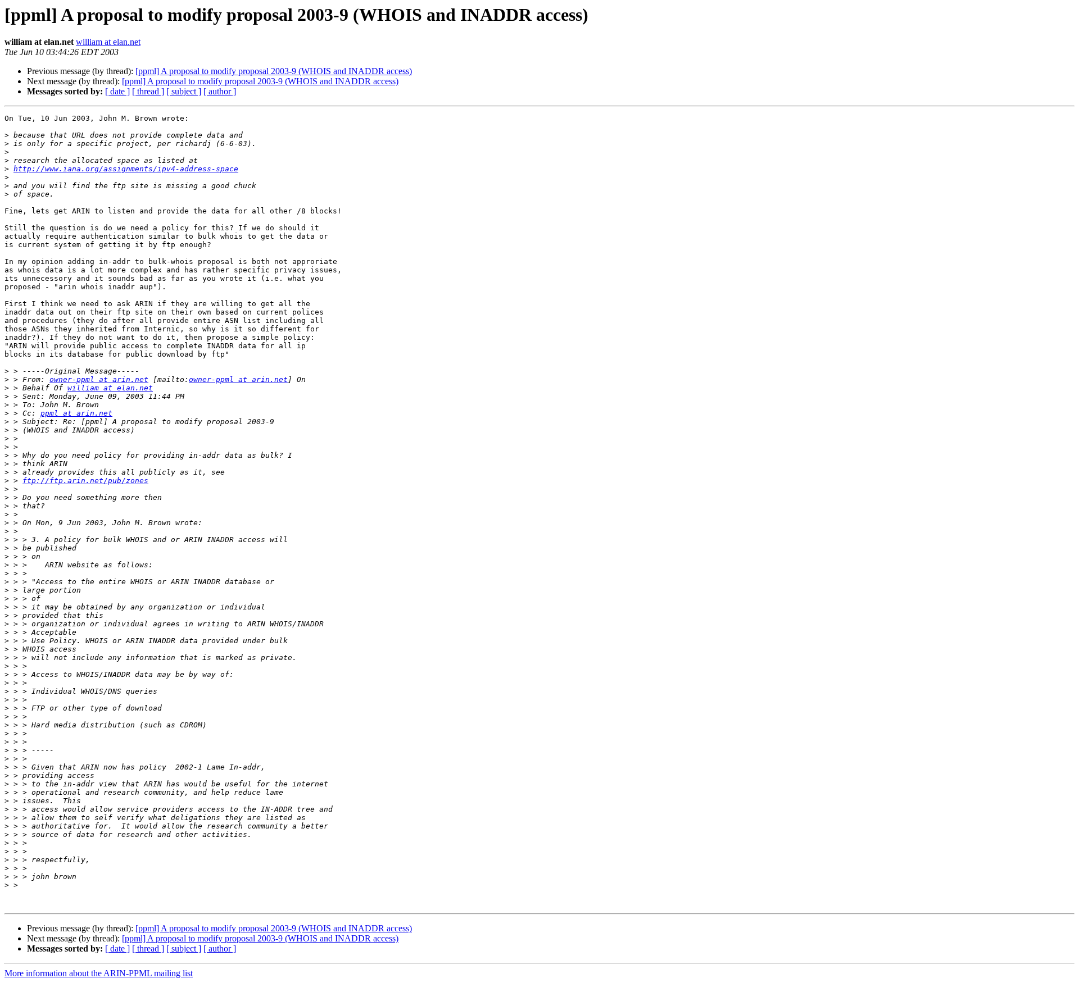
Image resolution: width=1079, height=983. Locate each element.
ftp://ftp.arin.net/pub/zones (85, 480)
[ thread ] (148, 91)
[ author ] (219, 91)
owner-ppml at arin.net (98, 379)
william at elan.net (108, 42)
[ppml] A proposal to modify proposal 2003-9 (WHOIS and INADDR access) (273, 71)
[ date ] (117, 91)
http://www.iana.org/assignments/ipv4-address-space (125, 169)
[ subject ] (183, 91)
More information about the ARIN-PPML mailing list (98, 973)
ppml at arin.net (76, 413)
